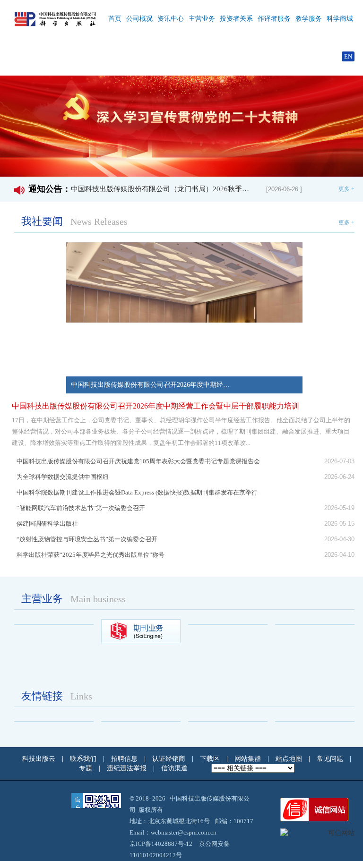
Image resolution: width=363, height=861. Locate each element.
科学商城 (340, 18)
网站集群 (248, 758)
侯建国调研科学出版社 (50, 523)
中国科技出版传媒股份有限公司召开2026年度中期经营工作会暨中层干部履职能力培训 (159, 406)
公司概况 (139, 18)
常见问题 (331, 758)
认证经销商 (169, 758)
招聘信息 (125, 758)
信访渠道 (175, 768)
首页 (114, 18)
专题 (86, 768)
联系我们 (84, 758)
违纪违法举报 (127, 768)
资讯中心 (170, 18)
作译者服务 (274, 18)
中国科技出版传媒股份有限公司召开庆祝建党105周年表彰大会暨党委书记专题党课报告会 (141, 461)
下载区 (210, 758)
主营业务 (202, 18)
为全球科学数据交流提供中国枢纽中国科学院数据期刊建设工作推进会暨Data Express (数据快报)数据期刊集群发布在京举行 (140, 484)
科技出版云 (38, 758)
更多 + (346, 189)
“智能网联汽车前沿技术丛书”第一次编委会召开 (84, 507)
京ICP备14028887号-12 (161, 843)
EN (348, 56)
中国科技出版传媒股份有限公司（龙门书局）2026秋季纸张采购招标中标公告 (163, 189)
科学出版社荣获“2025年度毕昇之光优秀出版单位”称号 (94, 554)
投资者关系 (236, 18)
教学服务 (308, 18)
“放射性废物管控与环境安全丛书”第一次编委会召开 (90, 539)
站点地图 (290, 758)
